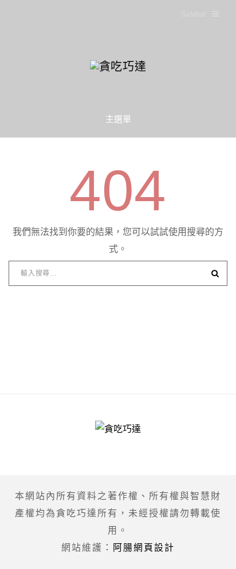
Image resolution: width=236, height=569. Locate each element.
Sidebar (193, 14)
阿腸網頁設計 (144, 547)
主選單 (118, 119)
